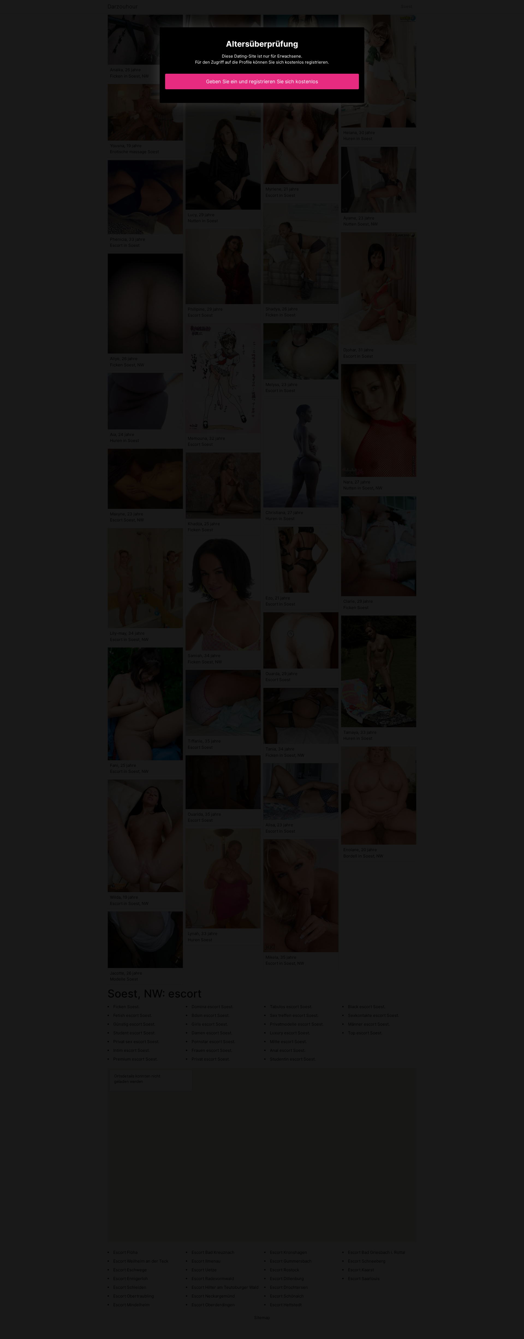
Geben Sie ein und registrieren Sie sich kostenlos (262, 81)
